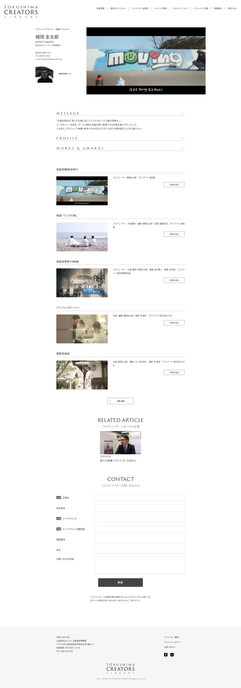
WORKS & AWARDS (80, 148)
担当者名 (60, 508)
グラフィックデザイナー (44, 29)
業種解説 (218, 8)
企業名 (63, 497)
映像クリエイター (63, 29)
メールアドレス (67, 518)
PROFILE (67, 138)
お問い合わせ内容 (65, 559)
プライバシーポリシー (173, 642)
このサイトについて (180, 8)
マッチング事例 (160, 8)
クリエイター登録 (201, 8)
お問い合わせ (169, 647)
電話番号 (60, 539)
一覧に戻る (120, 401)
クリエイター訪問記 (140, 8)
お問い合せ (232, 8)
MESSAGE (68, 113)
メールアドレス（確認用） (71, 529)
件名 (58, 550)
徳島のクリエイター (118, 8)
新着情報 (100, 8)
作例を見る (174, 184)
